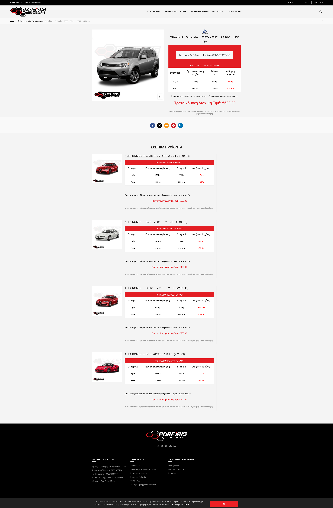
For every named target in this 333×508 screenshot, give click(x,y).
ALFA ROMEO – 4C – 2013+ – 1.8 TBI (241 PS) (155, 354)
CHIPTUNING (170, 11)
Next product (321, 21)
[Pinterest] (173, 125)
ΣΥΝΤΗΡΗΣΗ (153, 11)
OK (224, 504)
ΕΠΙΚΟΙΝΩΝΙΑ (318, 3)
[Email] (166, 125)
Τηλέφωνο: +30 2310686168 (107, 474)
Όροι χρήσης (173, 466)
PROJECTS (217, 11)
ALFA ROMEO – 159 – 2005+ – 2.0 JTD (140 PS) (156, 222)
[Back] (12, 21)
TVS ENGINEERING (198, 11)
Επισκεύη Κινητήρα (138, 473)
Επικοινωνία (173, 473)
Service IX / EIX (136, 466)
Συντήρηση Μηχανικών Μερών (143, 485)
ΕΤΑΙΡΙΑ (299, 3)
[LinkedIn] (180, 125)
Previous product (314, 21)
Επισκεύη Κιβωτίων (138, 477)
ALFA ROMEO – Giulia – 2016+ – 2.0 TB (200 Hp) (157, 288)
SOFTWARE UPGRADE (221, 55)
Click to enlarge (160, 96)
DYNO (183, 11)
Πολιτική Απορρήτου (177, 469)
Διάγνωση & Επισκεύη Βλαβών (143, 469)
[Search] (321, 12)
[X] (159, 125)
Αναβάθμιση (38, 21)
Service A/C (135, 481)
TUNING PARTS (234, 11)
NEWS (307, 3)
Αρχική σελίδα (25, 21)
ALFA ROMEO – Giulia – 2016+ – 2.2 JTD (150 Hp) (157, 155)
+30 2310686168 (35, 3)
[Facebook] (152, 125)
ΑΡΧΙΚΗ (291, 3)
